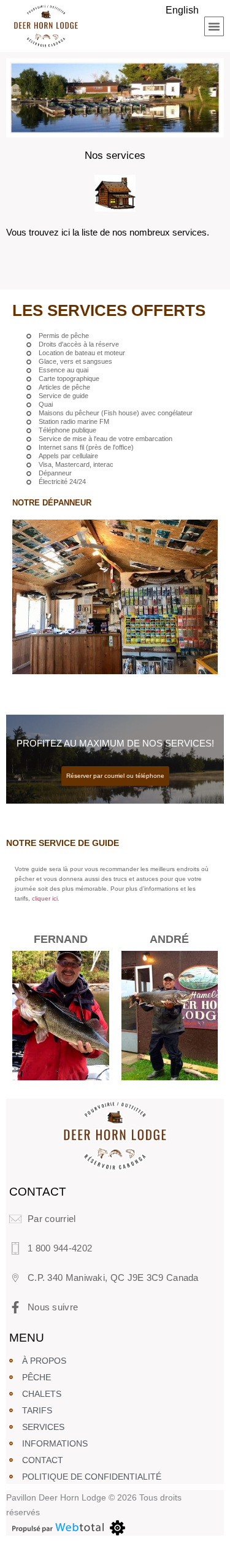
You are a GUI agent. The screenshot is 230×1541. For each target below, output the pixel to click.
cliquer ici (45, 898)
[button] (214, 26)
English (182, 10)
